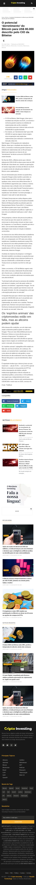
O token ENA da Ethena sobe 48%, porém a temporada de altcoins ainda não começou (24, 98)
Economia (20, 45)
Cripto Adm (6, 555)
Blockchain (14, 45)
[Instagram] (11, 745)
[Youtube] (7, 745)
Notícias (4, 47)
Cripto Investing (16, 876)
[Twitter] (15, 745)
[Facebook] (3, 745)
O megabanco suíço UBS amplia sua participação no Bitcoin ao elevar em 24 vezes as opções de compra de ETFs (18, 613)
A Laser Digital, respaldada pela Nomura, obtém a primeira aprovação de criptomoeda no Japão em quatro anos (17, 677)
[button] (4, 3)
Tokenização (7, 664)
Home (3, 17)
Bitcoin (6, 17)
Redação (20, 437)
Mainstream (26, 45)
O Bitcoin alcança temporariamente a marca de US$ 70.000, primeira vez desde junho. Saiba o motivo (17, 580)
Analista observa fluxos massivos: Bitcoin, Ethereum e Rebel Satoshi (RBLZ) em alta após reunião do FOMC (26, 464)
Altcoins (6, 638)
